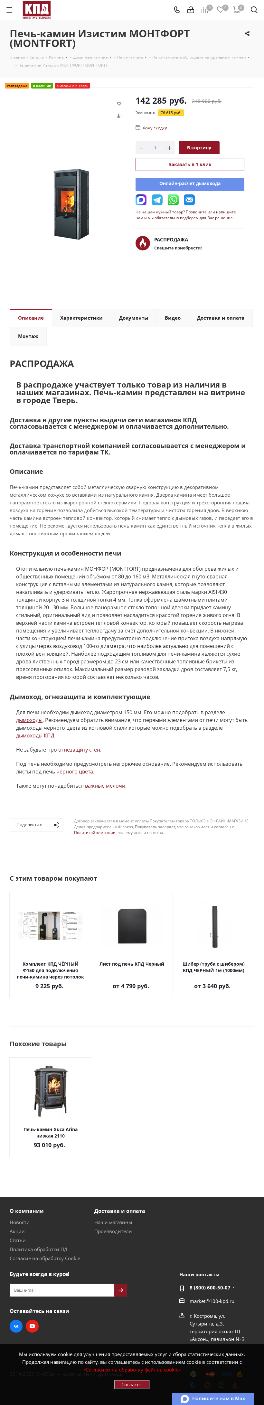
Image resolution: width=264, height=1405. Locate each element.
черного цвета (74, 771)
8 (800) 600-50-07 (210, 1287)
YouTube (32, 1326)
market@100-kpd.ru (212, 1301)
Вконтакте (16, 1326)
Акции (17, 1231)
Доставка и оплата (119, 1210)
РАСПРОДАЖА (171, 239)
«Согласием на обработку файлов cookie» (132, 1369)
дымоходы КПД (35, 735)
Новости (20, 1222)
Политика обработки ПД (38, 1249)
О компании (27, 1210)
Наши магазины (113, 1222)
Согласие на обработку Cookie (45, 1258)
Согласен (132, 1384)
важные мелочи (105, 785)
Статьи (18, 1240)
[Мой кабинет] (190, 10)
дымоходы (29, 720)
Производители (113, 1231)
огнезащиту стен (79, 749)
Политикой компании (95, 832)
